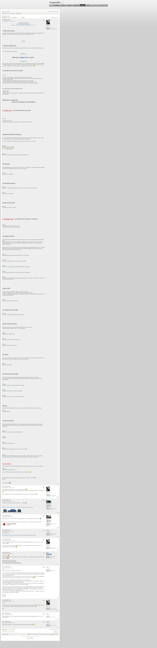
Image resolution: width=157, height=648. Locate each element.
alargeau (5, 516)
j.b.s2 (47, 566)
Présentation (56, 5)
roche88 (5, 531)
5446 (50, 555)
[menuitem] (9, 11)
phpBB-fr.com (32, 637)
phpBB (27, 636)
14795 (51, 507)
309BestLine (48, 24)
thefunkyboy (48, 503)
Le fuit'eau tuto (6, 16)
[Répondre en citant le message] (43, 20)
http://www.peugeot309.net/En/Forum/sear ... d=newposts (10, 507)
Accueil (51, 5)
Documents (76, 5)
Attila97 (47, 552)
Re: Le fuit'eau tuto (6, 486)
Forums (82, 5)
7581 (50, 522)
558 (50, 27)
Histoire (63, 5)
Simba (47, 613)
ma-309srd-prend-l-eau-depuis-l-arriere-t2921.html (11, 535)
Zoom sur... (69, 5)
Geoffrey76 (48, 621)
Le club (88, 5)
